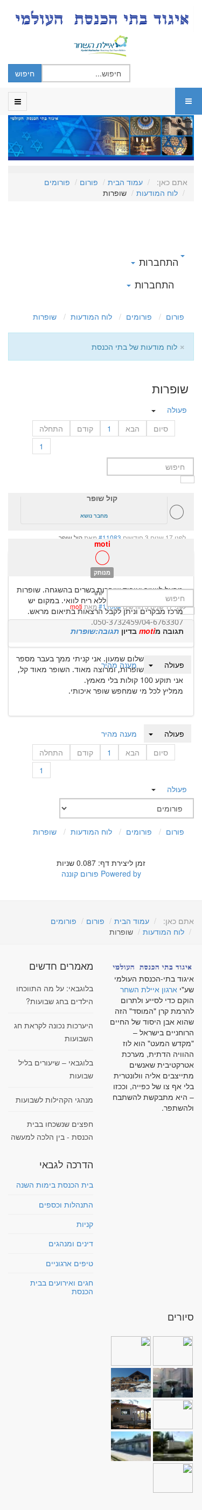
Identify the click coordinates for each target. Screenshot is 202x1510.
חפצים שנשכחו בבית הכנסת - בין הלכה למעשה (52, 1130)
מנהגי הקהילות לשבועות (54, 1099)
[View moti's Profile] (102, 560)
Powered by (121, 873)
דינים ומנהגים (70, 1243)
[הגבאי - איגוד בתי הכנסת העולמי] (101, 18)
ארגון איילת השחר (148, 989)
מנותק (102, 572)
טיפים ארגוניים (69, 1263)
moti (102, 543)
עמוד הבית (125, 182)
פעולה (174, 733)
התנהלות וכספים (66, 1204)
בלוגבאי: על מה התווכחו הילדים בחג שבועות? (54, 994)
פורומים (57, 182)
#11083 (110, 537)
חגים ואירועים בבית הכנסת (61, 1286)
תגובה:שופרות (95, 630)
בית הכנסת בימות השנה (54, 1184)
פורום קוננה (80, 873)
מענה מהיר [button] (119, 733)
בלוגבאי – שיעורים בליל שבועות (55, 1069)
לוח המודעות (157, 192)
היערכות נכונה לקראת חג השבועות (53, 1031)
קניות (84, 1223)
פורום (89, 182)
